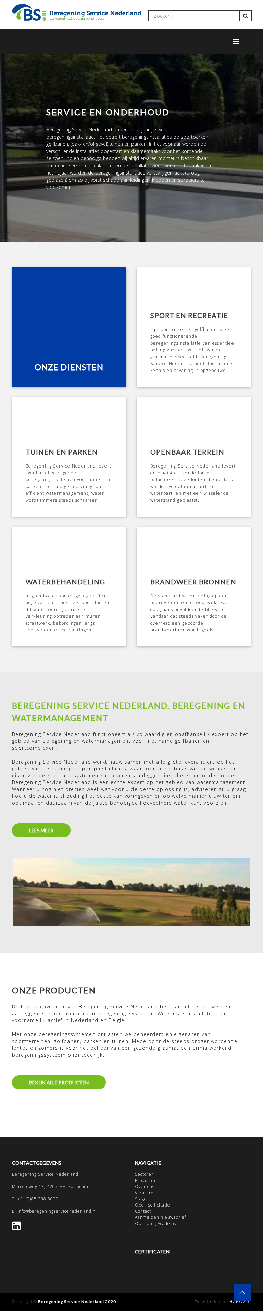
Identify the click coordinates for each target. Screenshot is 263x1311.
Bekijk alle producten (59, 1082)
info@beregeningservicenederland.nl (57, 1211)
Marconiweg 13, (29, 1186)
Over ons (144, 1186)
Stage (141, 1199)
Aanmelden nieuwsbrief (160, 1217)
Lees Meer (41, 830)
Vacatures (145, 1193)
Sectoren (144, 1174)
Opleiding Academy (156, 1223)
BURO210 (240, 1302)
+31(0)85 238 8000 (38, 1199)
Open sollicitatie (152, 1205)
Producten (146, 1180)
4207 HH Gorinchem (69, 1186)
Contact (143, 1211)
